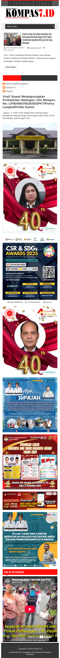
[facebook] (11, 3)
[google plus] (49, 3)
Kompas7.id (11, 87)
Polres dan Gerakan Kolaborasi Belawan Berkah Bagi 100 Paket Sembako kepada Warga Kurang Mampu (37, 38)
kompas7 (9, 91)
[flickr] (30, 3)
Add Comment (9, 50)
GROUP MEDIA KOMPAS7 (17, 84)
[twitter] (17, 3)
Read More (10, 67)
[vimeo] (24, 3)
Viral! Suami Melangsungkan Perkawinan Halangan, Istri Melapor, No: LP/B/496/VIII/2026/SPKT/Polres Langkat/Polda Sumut (29, 102)
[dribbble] (36, 3)
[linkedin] (43, 3)
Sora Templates (24, 652)
